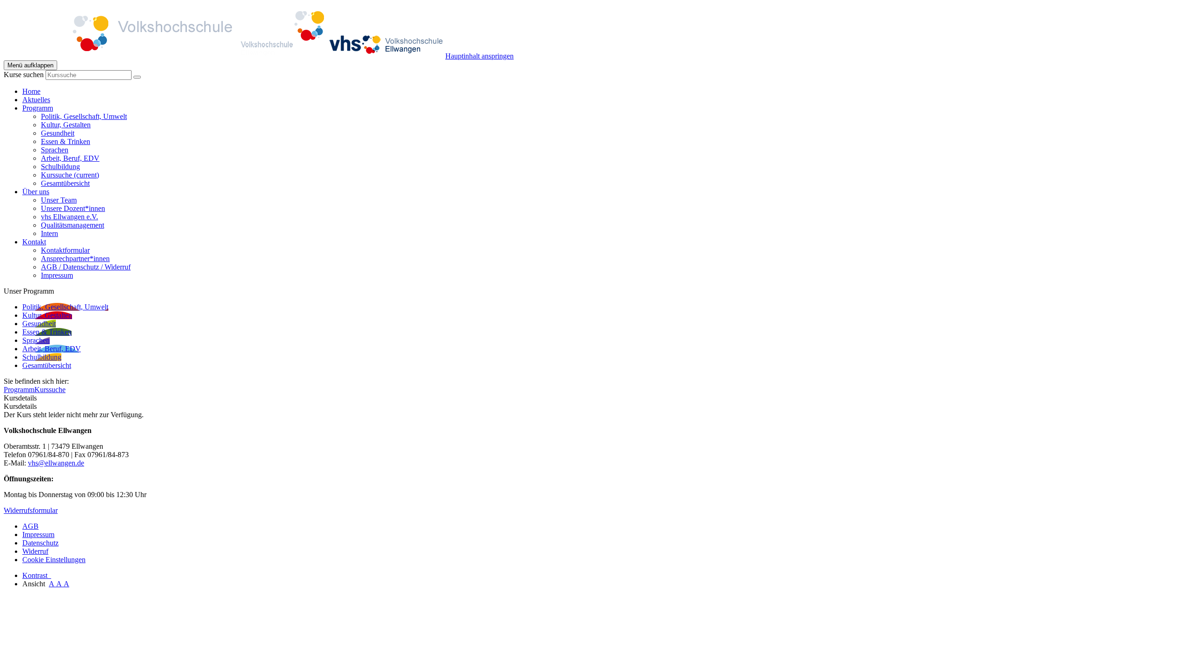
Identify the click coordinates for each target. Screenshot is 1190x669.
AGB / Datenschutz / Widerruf (86, 267)
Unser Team (59, 200)
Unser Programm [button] (29, 291)
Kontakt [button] (34, 242)
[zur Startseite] (224, 56)
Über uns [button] (35, 192)
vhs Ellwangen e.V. (69, 217)
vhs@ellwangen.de (56, 463)
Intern (49, 233)
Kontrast (36, 575)
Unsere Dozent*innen (73, 208)
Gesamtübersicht (65, 183)
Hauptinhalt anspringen (479, 56)
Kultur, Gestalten (66, 125)
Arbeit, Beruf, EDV (70, 158)
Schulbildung (60, 167)
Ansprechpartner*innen (75, 258)
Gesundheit (57, 133)
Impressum (57, 275)
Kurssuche (70, 175)
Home (31, 91)
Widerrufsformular (31, 510)
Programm (19, 390)
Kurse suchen (24, 75)
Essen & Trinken (65, 141)
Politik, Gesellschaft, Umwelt (84, 116)
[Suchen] (137, 77)
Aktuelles (36, 100)
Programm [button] (37, 108)
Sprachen (54, 150)
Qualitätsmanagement (72, 225)
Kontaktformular (65, 250)
